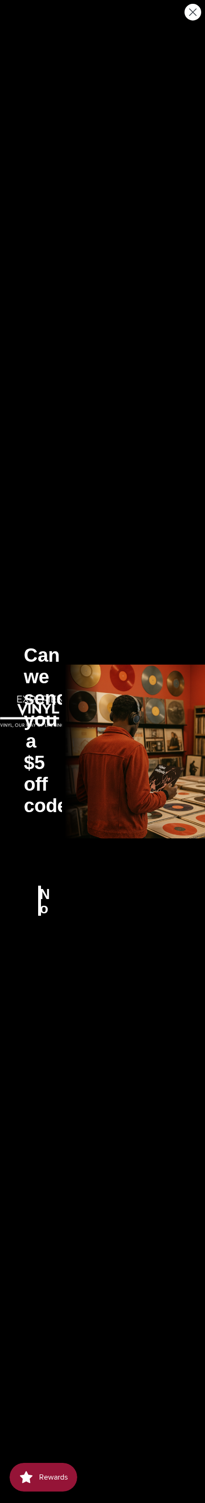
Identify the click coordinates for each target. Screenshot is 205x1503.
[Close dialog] (192, 12)
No (40, 901)
